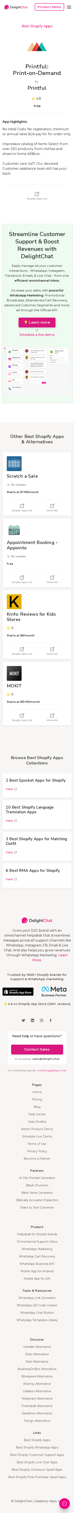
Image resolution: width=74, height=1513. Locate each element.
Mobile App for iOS (37, 1278)
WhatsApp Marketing (37, 1249)
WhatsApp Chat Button (37, 1313)
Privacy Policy (37, 1151)
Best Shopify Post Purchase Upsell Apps (37, 1477)
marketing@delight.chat (51, 1070)
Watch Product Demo (37, 1129)
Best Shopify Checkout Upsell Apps (37, 1470)
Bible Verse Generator (37, 1193)
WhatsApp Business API (37, 1264)
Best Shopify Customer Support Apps (37, 1455)
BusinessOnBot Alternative (37, 1369)
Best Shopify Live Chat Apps (37, 1462)
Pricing (37, 1099)
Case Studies (37, 1122)
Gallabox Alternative (37, 1391)
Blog (37, 1107)
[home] (15, 7)
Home (37, 1092)
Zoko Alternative (37, 1354)
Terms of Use (37, 1144)
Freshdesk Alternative (37, 1406)
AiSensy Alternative (37, 1384)
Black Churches (37, 1185)
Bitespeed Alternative (37, 1376)
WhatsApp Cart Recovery (37, 1256)
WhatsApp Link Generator (37, 1298)
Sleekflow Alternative (37, 1413)
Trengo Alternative (37, 1421)
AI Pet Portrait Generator (37, 1178)
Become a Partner (37, 1158)
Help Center (37, 1114)
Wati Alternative (37, 1361)
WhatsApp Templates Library (37, 1320)
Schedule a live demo (37, 335)
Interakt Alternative (37, 1347)
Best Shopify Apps (37, 26)
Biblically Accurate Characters (37, 1200)
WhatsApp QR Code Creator (37, 1305)
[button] (69, 7)
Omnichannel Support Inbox (37, 1241)
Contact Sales (37, 1049)
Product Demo (49, 7)
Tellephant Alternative (37, 1398)
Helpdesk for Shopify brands (37, 1234)
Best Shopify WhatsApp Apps (37, 1447)
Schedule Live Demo (37, 1136)
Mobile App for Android (37, 1271)
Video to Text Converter (37, 1207)
